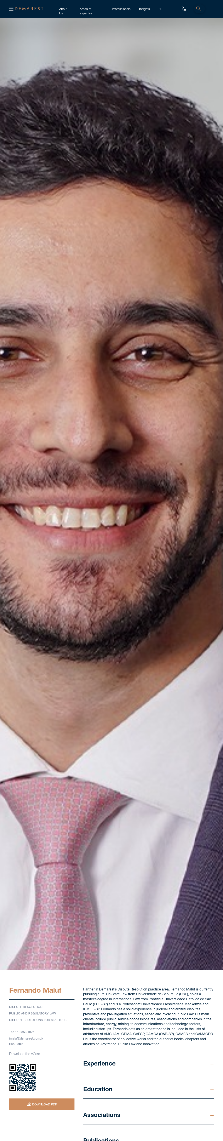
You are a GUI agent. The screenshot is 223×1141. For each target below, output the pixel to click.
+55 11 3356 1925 (21, 1032)
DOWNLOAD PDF (44, 1104)
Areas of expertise (86, 9)
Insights (144, 9)
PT (159, 9)
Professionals (121, 9)
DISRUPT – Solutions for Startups (37, 1020)
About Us (63, 9)
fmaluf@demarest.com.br (26, 1038)
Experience (99, 1064)
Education (98, 1090)
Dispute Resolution (25, 1007)
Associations (101, 1116)
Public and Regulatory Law (32, 1013)
